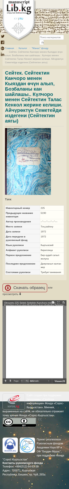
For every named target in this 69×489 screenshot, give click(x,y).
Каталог (23, 48)
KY (15, 18)
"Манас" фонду (40, 48)
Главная (9, 48)
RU (21, 18)
